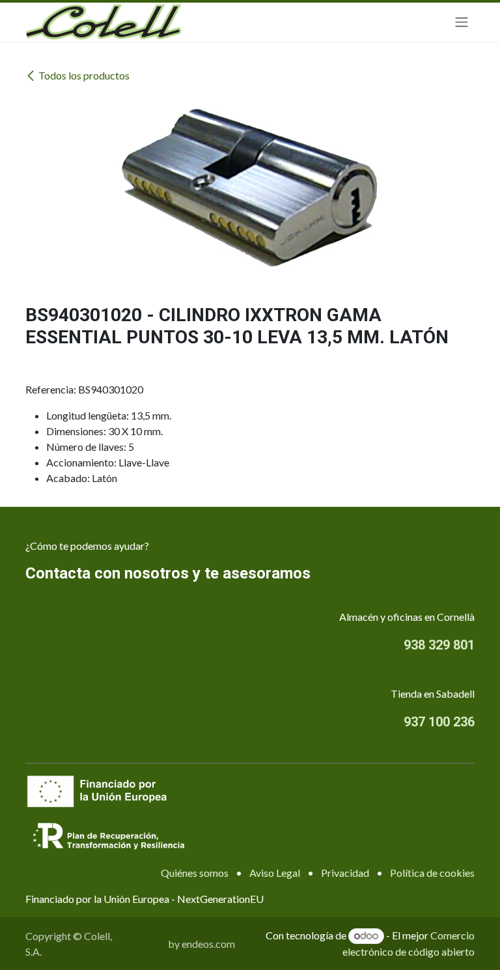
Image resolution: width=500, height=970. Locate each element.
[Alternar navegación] (462, 22)
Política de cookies (432, 872)
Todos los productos (84, 75)
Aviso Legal (274, 872)
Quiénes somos (195, 872)
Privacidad (345, 872)
